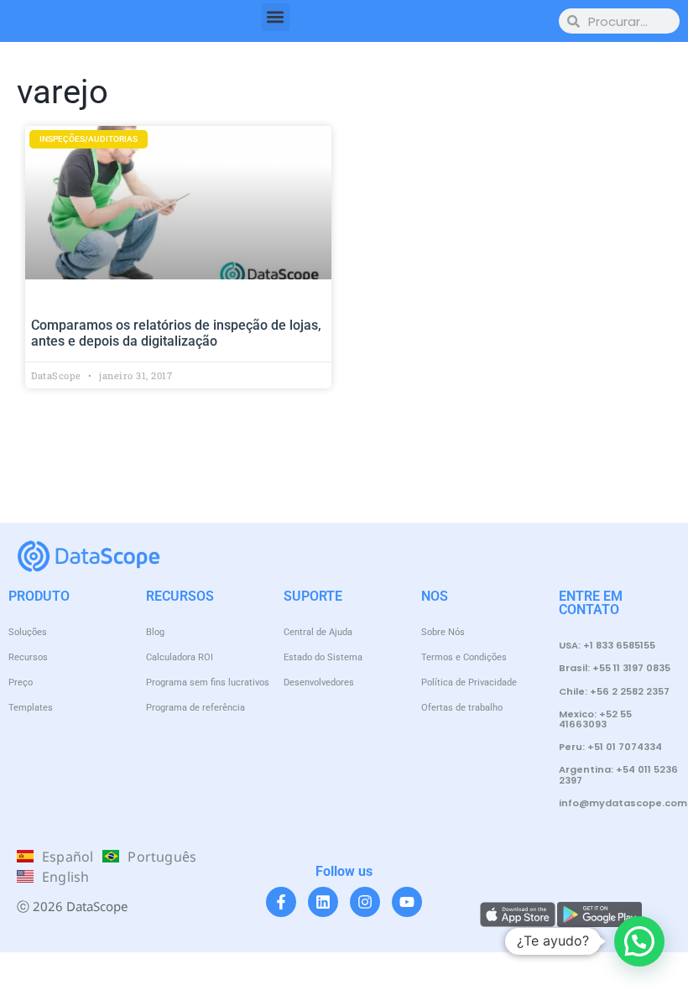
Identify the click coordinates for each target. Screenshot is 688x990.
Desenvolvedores (319, 682)
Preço (20, 682)
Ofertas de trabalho (462, 707)
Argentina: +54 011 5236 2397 (618, 774)
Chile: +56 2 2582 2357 (614, 691)
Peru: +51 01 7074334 (610, 746)
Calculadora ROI (179, 657)
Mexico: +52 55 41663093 (595, 719)
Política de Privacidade (469, 682)
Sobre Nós (443, 632)
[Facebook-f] (281, 902)
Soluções (27, 632)
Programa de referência (195, 707)
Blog (155, 632)
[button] (275, 17)
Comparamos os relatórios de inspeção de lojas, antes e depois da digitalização (176, 333)
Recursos (28, 657)
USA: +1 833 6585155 (607, 645)
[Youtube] (407, 902)
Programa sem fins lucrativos (207, 682)
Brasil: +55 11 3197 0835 (614, 668)
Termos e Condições (464, 657)
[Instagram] (365, 902)
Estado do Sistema (323, 657)
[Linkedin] (323, 902)
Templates (30, 707)
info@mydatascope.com (623, 803)
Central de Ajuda (318, 632)
